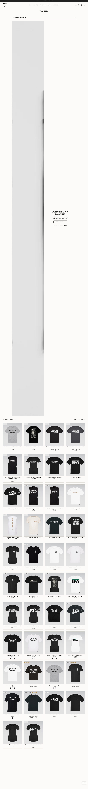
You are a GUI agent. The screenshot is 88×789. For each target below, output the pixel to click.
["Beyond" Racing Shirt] (75, 702)
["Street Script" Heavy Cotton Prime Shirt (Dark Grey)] (75, 434)
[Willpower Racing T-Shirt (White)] (12, 672)
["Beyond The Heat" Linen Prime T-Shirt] (33, 525)
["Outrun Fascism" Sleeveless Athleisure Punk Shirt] (54, 495)
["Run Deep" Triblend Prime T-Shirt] (33, 434)
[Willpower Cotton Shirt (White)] (33, 643)
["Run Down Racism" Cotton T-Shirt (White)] (75, 554)
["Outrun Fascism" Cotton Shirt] (54, 525)
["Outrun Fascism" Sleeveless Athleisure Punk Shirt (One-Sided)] (12, 465)
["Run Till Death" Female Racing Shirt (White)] (75, 643)
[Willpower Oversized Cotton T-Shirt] (12, 702)
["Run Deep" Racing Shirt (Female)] (54, 584)
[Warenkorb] (84, 5)
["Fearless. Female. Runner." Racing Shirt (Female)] (33, 732)
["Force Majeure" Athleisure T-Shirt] (75, 613)
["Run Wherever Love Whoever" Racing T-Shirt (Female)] (12, 554)
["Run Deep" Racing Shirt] (33, 584)
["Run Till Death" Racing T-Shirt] (75, 465)
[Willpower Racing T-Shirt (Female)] (54, 643)
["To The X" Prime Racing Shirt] (75, 672)
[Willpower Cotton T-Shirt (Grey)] (54, 672)
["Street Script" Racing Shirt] (54, 702)
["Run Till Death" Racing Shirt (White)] (75, 584)
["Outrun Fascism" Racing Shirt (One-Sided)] (54, 465)
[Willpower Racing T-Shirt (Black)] (12, 643)
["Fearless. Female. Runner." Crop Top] (33, 672)
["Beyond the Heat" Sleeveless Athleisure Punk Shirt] (12, 525)
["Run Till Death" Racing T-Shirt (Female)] (12, 613)
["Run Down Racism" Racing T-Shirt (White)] (54, 554)
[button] (30, 5)
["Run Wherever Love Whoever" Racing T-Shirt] (75, 525)
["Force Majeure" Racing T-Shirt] (12, 495)
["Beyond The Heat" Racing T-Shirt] (75, 495)
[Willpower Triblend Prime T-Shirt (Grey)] (12, 434)
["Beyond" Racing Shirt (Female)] (12, 732)
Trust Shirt (65, 225)
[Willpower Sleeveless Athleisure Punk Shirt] (33, 495)
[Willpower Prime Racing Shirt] (12, 584)
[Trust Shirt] (33, 702)
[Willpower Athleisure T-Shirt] (54, 613)
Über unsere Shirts (20, 17)
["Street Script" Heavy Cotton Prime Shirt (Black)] (54, 434)
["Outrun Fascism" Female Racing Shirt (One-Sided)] (33, 465)
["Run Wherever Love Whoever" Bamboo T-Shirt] (33, 554)
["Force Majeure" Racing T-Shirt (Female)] (33, 613)
